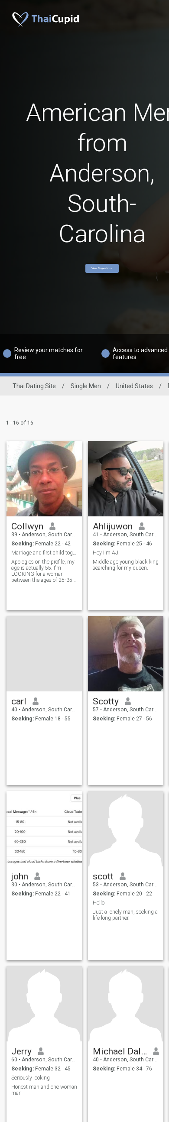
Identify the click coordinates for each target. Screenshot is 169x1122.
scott (103, 876)
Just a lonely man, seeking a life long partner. (125, 915)
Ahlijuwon (113, 526)
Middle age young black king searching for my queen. (126, 565)
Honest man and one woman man (44, 1090)
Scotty (106, 701)
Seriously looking (30, 1078)
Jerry (21, 1051)
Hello (98, 903)
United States (134, 386)
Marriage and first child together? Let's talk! (44, 553)
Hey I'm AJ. (106, 553)
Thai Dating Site (34, 386)
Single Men (86, 386)
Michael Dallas (120, 1051)
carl (18, 701)
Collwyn (27, 526)
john (19, 876)
